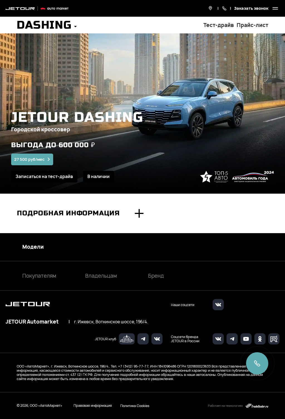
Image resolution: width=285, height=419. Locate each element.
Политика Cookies (134, 405)
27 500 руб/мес (29, 159)
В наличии (98, 176)
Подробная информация (68, 213)
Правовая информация (92, 405)
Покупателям (39, 275)
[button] (47, 26)
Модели (33, 247)
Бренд (156, 275)
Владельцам (101, 275)
